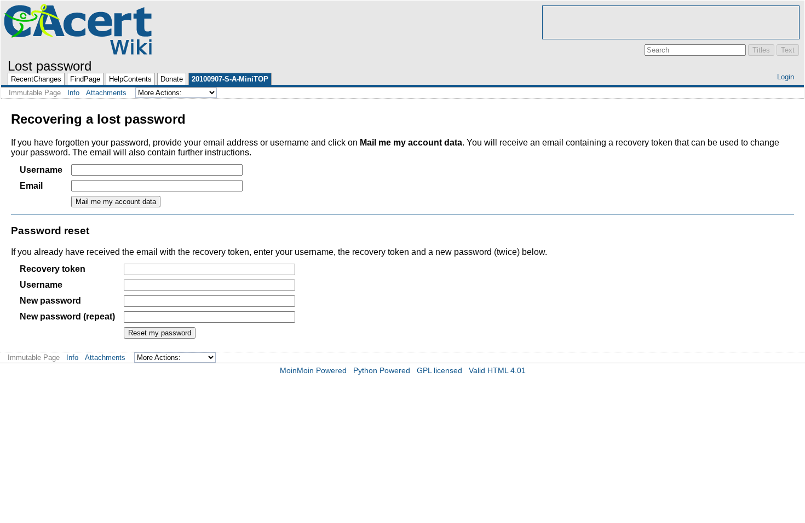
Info (73, 93)
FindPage (85, 79)
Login (785, 77)
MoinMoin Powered (313, 370)
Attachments (106, 93)
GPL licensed (439, 370)
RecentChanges (36, 79)
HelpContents (130, 79)
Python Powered (381, 370)
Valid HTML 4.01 (497, 370)
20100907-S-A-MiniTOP (230, 79)
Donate (171, 79)
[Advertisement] (671, 22)
